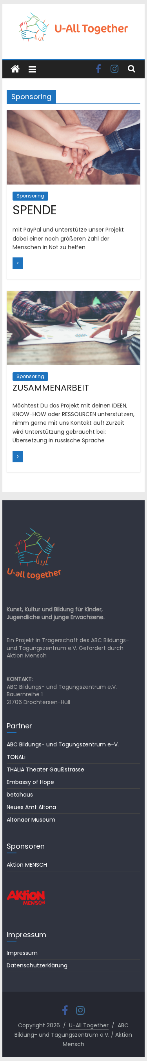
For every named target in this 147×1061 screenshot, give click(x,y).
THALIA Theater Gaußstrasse (45, 769)
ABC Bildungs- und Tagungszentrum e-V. (63, 744)
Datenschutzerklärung (37, 965)
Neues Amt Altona (31, 807)
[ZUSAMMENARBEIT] (74, 295)
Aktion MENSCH (27, 865)
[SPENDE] (74, 114)
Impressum (22, 953)
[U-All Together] (15, 69)
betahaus (20, 794)
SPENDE (35, 210)
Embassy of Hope (30, 782)
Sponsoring (30, 195)
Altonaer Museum (31, 820)
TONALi (16, 757)
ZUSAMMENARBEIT (51, 388)
